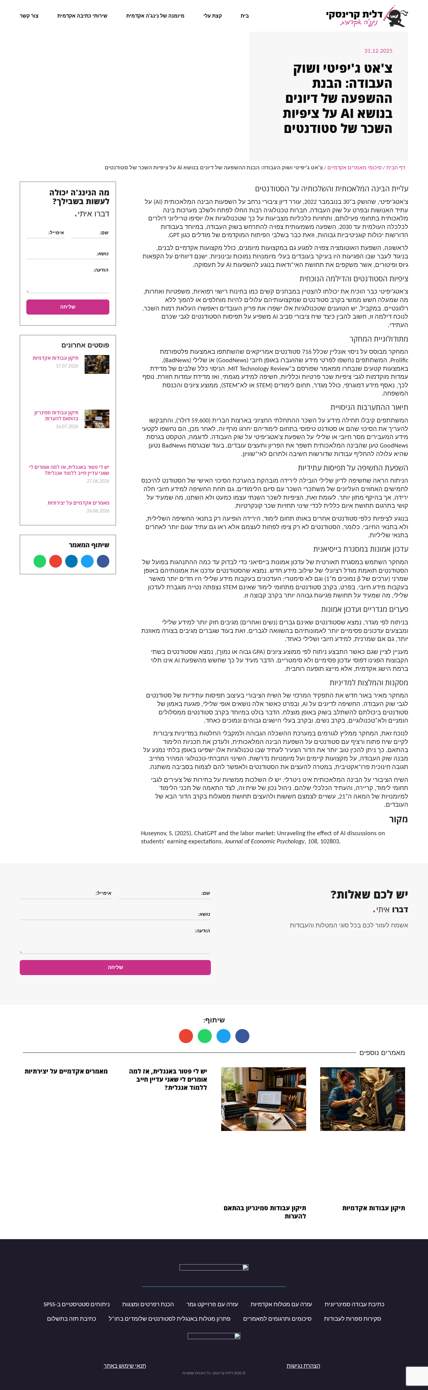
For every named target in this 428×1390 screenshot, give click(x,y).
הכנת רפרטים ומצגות (148, 1305)
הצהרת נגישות (303, 1366)
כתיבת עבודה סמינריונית (354, 1305)
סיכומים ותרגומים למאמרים (277, 1319)
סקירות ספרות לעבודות (352, 1319)
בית (245, 16)
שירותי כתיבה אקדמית (82, 16)
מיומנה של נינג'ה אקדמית (155, 16)
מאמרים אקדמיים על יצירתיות (78, 502)
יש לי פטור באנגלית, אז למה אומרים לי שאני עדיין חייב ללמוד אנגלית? (69, 470)
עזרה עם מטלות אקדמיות (281, 1305)
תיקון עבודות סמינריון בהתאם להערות (56, 415)
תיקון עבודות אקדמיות (55, 357)
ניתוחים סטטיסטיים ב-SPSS (77, 1305)
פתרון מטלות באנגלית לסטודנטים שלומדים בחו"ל (170, 1319)
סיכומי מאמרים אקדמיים (354, 168)
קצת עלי (212, 16)
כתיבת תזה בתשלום (71, 1319)
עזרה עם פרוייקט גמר (212, 1305)
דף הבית (395, 168)
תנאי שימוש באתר (125, 1366)
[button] (103, 561)
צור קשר (29, 16)
